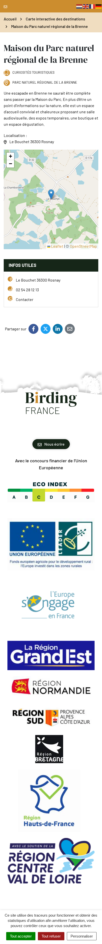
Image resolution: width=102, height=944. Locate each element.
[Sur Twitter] (46, 329)
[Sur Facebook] (33, 329)
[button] (51, 194)
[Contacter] (6, 6)
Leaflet (56, 246)
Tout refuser (51, 936)
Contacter (24, 299)
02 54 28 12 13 (27, 289)
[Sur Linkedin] (58, 329)
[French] (92, 6)
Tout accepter (21, 936)
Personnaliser (82, 936)
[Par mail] (70, 329)
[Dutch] (79, 6)
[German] (99, 6)
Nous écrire (54, 444)
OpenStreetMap (83, 246)
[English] (86, 6)
